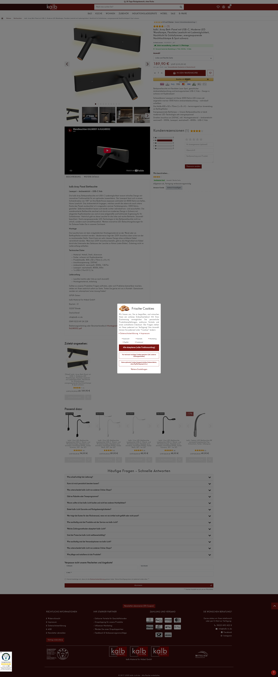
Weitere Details (91, 177)
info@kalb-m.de (225, 629)
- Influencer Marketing (102, 626)
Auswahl (156, 53)
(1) (168, 26)
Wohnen (110, 14)
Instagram (227, 636)
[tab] (73, 176)
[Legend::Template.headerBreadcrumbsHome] (2, 18)
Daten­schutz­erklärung (129, 333)
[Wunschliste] (218, 8)
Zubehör (124, 14)
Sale (173, 14)
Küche (98, 14)
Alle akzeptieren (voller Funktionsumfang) (139, 348)
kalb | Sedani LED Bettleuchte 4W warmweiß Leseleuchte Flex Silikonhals (199, 442)
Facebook (228, 632)
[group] (78, 359)
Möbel (163, 14)
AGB (50, 629)
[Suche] (181, 6)
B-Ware (183, 14)
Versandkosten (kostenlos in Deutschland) (181, 67)
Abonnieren (138, 585)
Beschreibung (73, 177)
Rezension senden (193, 166)
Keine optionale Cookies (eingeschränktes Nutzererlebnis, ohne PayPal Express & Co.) (139, 363)
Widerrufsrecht (54, 619)
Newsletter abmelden (57, 633)
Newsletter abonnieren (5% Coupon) (139, 606)
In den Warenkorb (187, 73)
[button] (183, 80)
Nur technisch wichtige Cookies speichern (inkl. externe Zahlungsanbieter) (139, 355)
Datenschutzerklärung (57, 626)
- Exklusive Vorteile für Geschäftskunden (110, 619)
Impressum (52, 622)
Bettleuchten (18, 18)
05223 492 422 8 (224, 625)
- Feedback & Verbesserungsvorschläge (110, 633)
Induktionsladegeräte (144, 14)
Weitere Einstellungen (139, 369)
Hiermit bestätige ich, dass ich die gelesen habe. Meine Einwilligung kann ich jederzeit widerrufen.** (108, 579)
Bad (90, 14)
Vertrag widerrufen (55, 640)
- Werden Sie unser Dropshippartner (108, 629)
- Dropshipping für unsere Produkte (108, 622)
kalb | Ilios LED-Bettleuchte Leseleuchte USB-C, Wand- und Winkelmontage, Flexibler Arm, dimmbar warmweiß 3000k (78, 444)
